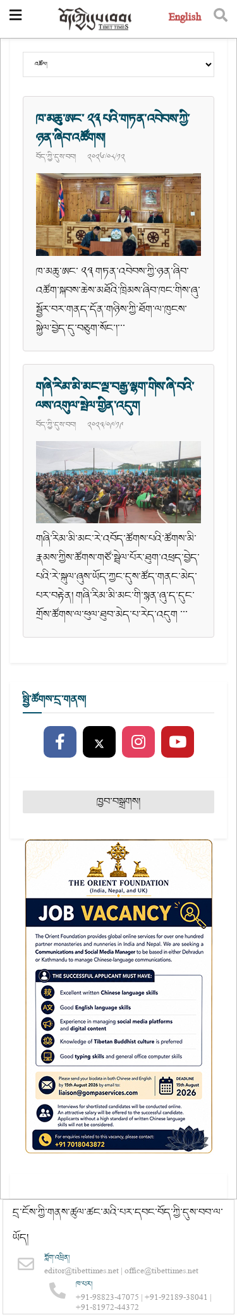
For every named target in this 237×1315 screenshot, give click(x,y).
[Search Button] (221, 19)
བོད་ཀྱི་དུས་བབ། (56, 156)
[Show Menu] (15, 19)
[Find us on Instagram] (138, 742)
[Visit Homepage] (95, 19)
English (185, 19)
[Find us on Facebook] (60, 742)
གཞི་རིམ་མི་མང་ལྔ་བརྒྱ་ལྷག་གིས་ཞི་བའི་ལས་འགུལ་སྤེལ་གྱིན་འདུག (115, 396)
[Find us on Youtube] (177, 742)
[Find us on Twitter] (99, 742)
